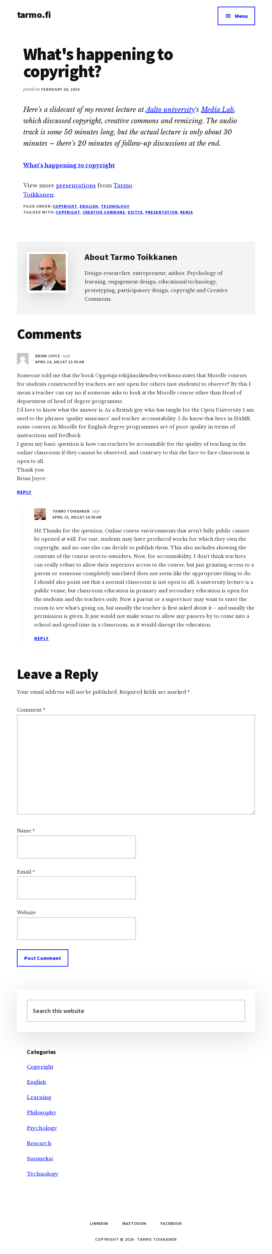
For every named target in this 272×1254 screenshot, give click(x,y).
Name (26, 831)
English (89, 206)
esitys (135, 212)
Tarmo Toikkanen (71, 511)
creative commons (104, 212)
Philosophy (41, 1112)
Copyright (65, 206)
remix (186, 212)
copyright (68, 212)
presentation (161, 212)
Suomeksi (40, 1158)
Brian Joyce (47, 355)
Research (39, 1143)
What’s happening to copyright (69, 165)
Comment (31, 710)
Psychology (42, 1128)
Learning (39, 1097)
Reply (24, 492)
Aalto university (170, 110)
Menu (241, 16)
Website (26, 913)
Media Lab (217, 110)
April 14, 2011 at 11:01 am (59, 361)
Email (26, 872)
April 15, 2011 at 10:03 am (77, 517)
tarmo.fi (34, 15)
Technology (115, 206)
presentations (76, 185)
